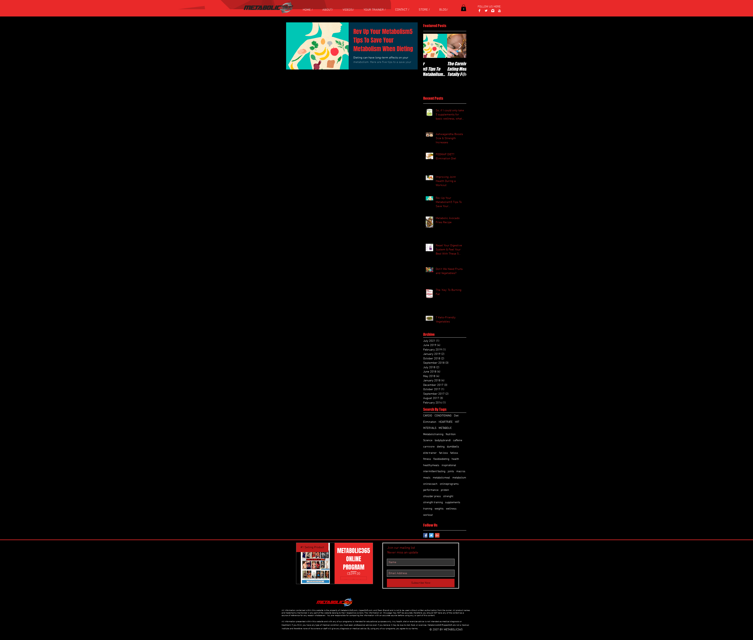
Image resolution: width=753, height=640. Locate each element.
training (427, 508)
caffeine (457, 440)
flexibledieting (441, 459)
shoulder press (432, 496)
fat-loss (443, 453)
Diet (456, 415)
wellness (451, 508)
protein (445, 490)
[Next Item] (460, 46)
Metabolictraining (433, 434)
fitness (427, 459)
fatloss (454, 453)
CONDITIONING (443, 415)
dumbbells (453, 446)
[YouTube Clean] (499, 10)
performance (430, 490)
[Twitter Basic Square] (431, 535)
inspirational (449, 465)
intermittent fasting (434, 471)
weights (439, 508)
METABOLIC (445, 428)
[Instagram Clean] (492, 10)
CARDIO (427, 415)
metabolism (459, 477)
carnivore (429, 446)
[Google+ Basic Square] (437, 535)
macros (460, 471)
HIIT (457, 422)
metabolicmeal (441, 477)
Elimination (429, 422)
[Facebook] (479, 10)
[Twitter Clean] (486, 10)
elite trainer (430, 453)
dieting (441, 446)
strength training (433, 502)
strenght (448, 496)
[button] (463, 8)
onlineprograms (449, 484)
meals (426, 477)
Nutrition (451, 434)
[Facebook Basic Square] (425, 535)
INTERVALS (429, 428)
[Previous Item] (429, 46)
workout (428, 515)
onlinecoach (430, 484)
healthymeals (431, 465)
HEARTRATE (446, 422)
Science (427, 440)
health (455, 459)
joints (451, 471)
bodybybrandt (443, 440)
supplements (452, 502)
